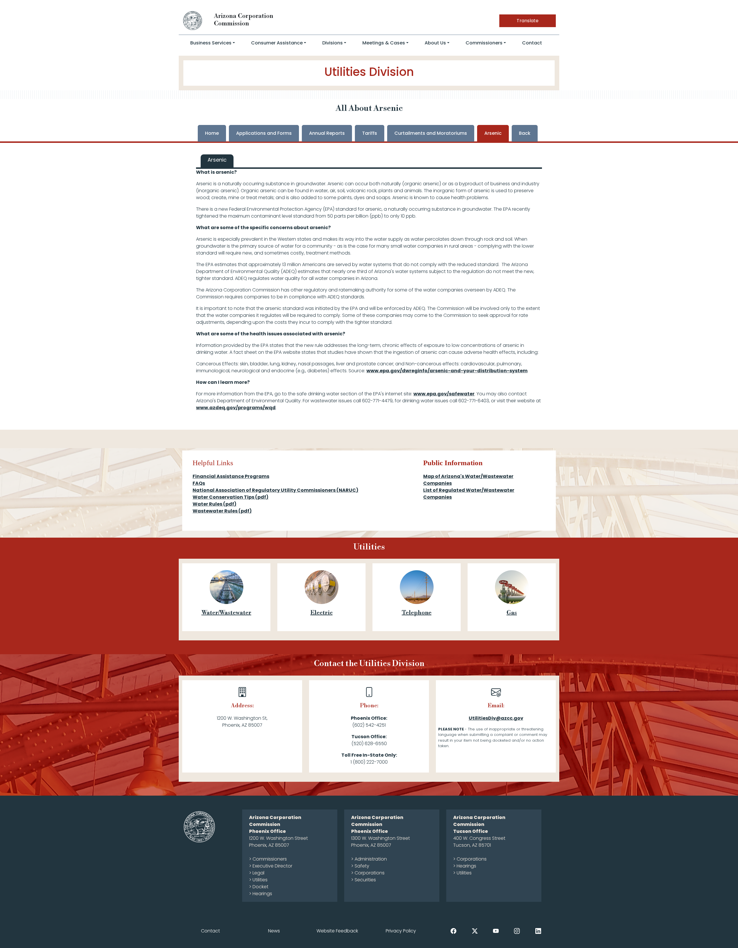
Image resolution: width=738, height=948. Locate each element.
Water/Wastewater (226, 612)
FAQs (199, 483)
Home (212, 133)
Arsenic (493, 133)
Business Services (210, 43)
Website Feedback (337, 931)
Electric (321, 612)
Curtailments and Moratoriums (430, 133)
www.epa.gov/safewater (444, 393)
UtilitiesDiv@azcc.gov (496, 718)
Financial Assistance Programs (231, 476)
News (274, 931)
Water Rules (214, 504)
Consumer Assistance (277, 43)
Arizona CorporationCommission (243, 19)
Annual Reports (327, 133)
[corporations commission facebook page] (453, 930)
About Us (435, 43)
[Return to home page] (193, 20)
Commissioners (484, 43)
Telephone (417, 612)
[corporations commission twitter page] (475, 930)
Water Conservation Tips (230, 497)
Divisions (332, 43)
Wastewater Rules (222, 511)
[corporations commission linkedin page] (538, 930)
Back (524, 133)
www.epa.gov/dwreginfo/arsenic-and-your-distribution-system (447, 370)
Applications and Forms (264, 133)
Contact (532, 43)
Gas (512, 612)
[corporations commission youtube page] (496, 930)
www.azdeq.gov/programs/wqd (236, 407)
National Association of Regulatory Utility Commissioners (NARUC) (275, 490)
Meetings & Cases (383, 43)
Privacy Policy (401, 931)
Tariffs (369, 133)
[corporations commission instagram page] (517, 930)
